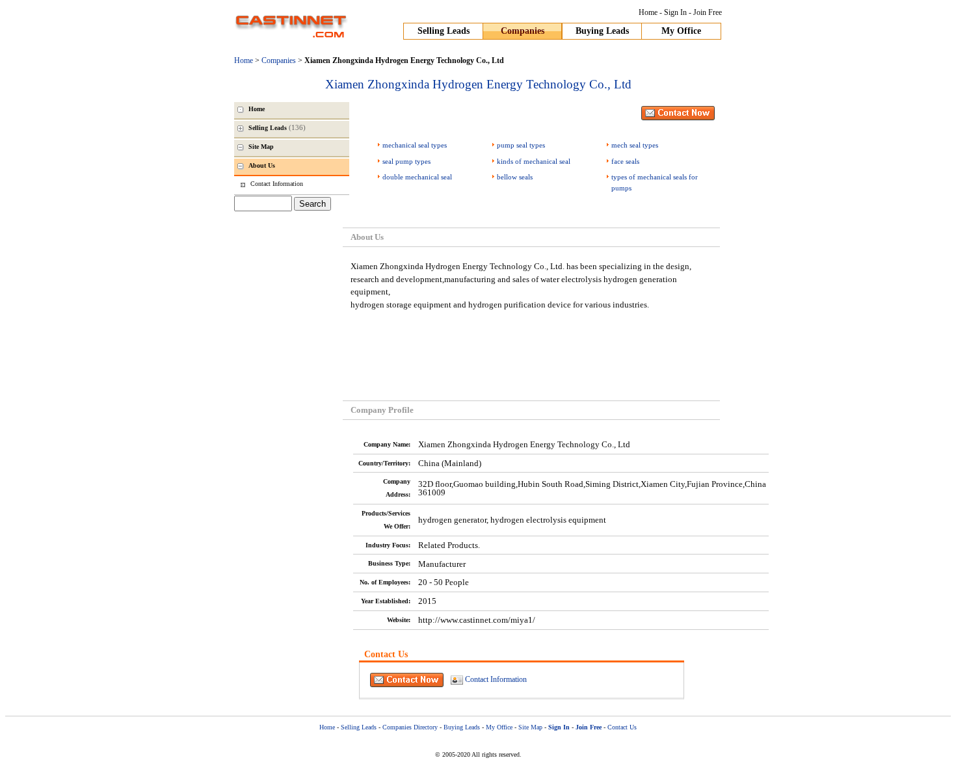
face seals (625, 161)
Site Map (530, 727)
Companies (522, 31)
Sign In (675, 12)
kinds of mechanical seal (533, 161)
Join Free (707, 12)
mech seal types (634, 145)
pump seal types (521, 145)
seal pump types (406, 161)
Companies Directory (410, 727)
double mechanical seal (417, 177)
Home (648, 12)
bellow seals (515, 177)
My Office (681, 31)
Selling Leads (444, 31)
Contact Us (622, 727)
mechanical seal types (414, 145)
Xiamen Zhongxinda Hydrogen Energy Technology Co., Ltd (478, 84)
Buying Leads (602, 31)
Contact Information (496, 678)
